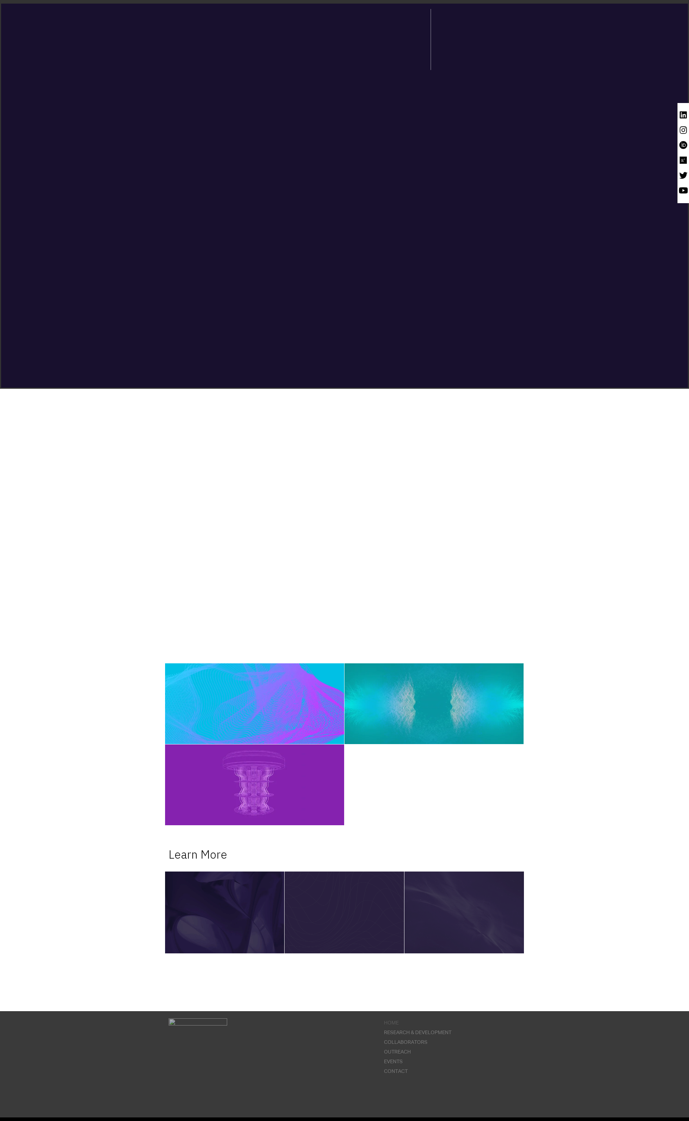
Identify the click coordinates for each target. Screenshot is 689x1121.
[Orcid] (683, 145)
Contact (396, 1071)
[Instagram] (683, 130)
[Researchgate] (683, 160)
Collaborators (405, 1042)
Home (391, 1023)
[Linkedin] (683, 115)
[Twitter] (683, 175)
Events (393, 1061)
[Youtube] (683, 190)
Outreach (397, 1052)
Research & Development (417, 1032)
